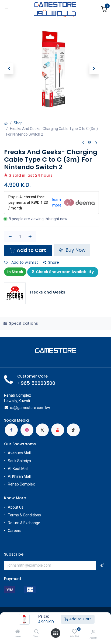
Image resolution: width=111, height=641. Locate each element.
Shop (18, 123)
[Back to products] (89, 143)
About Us (15, 507)
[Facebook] (11, 429)
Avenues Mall (19, 453)
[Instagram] (26, 429)
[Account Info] (93, 632)
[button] (8, 68)
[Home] (17, 632)
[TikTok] (73, 429)
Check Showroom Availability (64, 271)
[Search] (36, 632)
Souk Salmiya (20, 461)
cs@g (14, 407)
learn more (56, 202)
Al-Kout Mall (18, 468)
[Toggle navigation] (6, 9)
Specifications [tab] (23, 323)
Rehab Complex (21, 484)
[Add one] (30, 236)
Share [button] (53, 262)
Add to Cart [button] (31, 250)
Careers (15, 530)
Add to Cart (79, 619)
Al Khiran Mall (19, 476)
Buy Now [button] (74, 250)
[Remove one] (10, 236)
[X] (42, 429)
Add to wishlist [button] (24, 262)
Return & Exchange (24, 523)
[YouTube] (57, 429)
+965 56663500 (36, 383)
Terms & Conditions (24, 515)
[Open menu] (55, 633)
